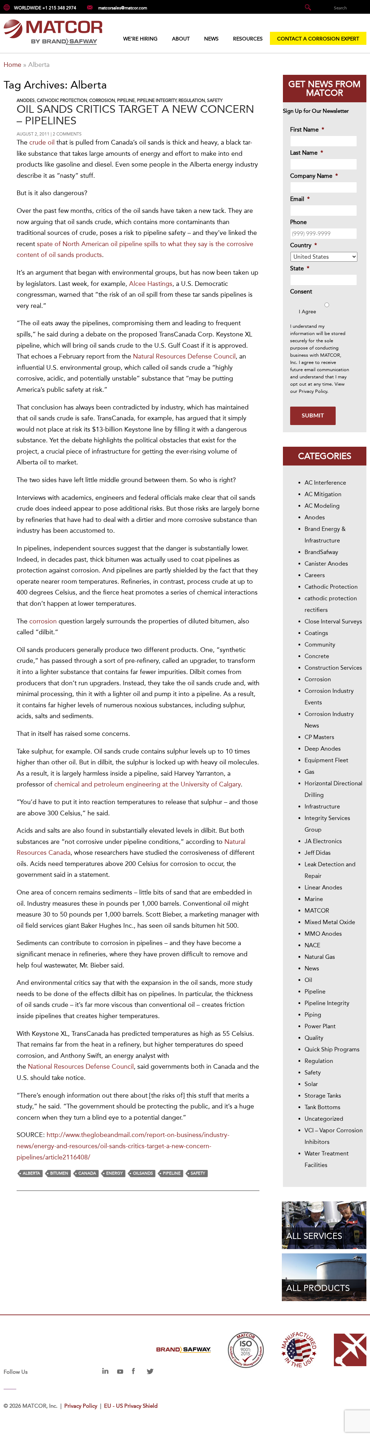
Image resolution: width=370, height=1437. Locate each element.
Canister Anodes (326, 563)
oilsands (143, 1173)
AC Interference (325, 482)
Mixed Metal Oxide (330, 922)
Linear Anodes (323, 887)
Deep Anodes (323, 748)
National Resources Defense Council (81, 1067)
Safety (215, 100)
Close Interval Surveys (333, 621)
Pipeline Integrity (156, 100)
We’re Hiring (140, 39)
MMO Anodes (323, 933)
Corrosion (102, 100)
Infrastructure (322, 806)
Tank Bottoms (322, 1107)
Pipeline (126, 100)
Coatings (316, 633)
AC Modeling (322, 505)
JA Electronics (323, 841)
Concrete (317, 656)
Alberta (31, 1173)
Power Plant (320, 1026)
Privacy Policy (313, 391)
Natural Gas (320, 956)
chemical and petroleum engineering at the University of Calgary (147, 784)
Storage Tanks (323, 1095)
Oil (308, 980)
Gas (309, 771)
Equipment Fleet (326, 760)
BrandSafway (321, 552)
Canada (87, 1173)
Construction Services (333, 667)
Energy (114, 1173)
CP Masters (319, 737)
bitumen (59, 1173)
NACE (312, 945)
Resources (248, 39)
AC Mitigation (323, 494)
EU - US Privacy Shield (131, 1406)
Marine (314, 899)
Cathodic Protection (62, 100)
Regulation (191, 100)
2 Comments (67, 134)
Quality (314, 1037)
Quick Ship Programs (332, 1049)
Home (12, 65)
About (181, 39)
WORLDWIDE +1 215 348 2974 (45, 7)
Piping (313, 1014)
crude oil (42, 142)
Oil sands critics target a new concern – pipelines (135, 115)
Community (320, 644)
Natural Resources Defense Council (184, 356)
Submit (313, 416)
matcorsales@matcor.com (122, 7)
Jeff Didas (318, 852)
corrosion (43, 621)
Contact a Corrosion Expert (318, 39)
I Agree (307, 312)
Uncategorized (324, 1118)
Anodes (26, 100)
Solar (311, 1084)
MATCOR (317, 910)
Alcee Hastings (150, 284)
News (211, 39)
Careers (315, 575)
